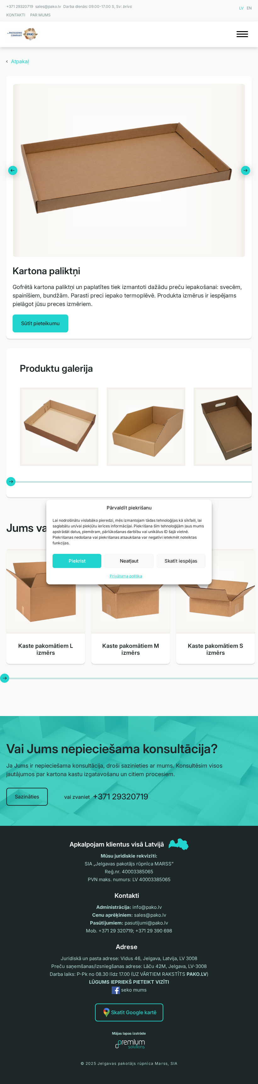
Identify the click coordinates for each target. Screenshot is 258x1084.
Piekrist (77, 561)
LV (241, 8)
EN (249, 8)
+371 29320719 (19, 6)
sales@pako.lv (48, 6)
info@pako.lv (147, 907)
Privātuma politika (126, 576)
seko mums (133, 990)
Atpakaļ (20, 61)
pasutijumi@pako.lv (146, 923)
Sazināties (27, 796)
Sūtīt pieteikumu (40, 323)
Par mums (40, 15)
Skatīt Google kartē (133, 1012)
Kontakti (15, 15)
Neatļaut (129, 561)
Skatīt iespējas (181, 561)
